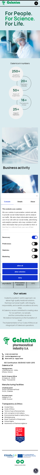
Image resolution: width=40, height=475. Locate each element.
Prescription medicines (20, 284)
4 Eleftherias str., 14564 (10, 370)
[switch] (35, 243)
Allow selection (20, 272)
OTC (33, 283)
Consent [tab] (7, 201)
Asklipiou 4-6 (6, 397)
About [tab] (33, 201)
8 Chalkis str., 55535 (8, 378)
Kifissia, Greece (7, 372)
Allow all (20, 266)
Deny (20, 278)
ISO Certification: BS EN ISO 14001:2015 (19, 363)
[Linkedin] (18, 462)
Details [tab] (20, 201)
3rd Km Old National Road (10, 389)
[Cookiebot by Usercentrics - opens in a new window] (29, 196)
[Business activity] (20, 150)
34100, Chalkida (7, 391)
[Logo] (11, 3)
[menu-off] (36, 3)
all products (6, 283)
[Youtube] (22, 462)
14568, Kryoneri (7, 399)
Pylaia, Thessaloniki (8, 380)
